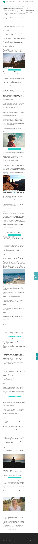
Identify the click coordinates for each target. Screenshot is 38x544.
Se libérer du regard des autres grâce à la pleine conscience (30, 12)
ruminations (13, 192)
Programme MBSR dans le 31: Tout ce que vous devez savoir (13, 6)
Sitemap (13, 541)
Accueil (4, 6)
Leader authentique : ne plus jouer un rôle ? (30, 10)
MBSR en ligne (10, 541)
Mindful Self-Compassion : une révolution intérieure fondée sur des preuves (30, 8)
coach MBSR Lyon (5, 541)
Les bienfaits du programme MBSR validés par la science (30, 9)
